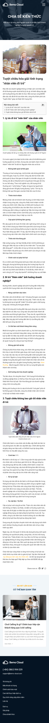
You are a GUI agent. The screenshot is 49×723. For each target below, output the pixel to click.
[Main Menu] (43, 4)
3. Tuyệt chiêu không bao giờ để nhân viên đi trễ (20, 112)
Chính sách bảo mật (10, 689)
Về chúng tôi (7, 681)
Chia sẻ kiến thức (9, 714)
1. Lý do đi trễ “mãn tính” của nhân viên (17, 107)
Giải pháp (6, 710)
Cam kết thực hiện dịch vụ (12, 693)
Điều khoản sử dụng (10, 685)
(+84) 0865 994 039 (12, 669)
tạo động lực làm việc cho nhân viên (15, 557)
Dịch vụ (5, 706)
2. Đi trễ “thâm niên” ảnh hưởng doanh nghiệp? (19, 110)
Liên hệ (5, 701)
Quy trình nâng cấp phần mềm (13, 697)
